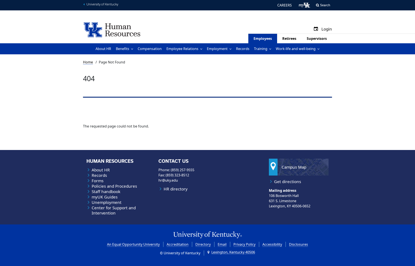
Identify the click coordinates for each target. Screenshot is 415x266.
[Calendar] (316, 29)
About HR (103, 48)
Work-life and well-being (296, 48)
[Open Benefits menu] (133, 48)
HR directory (176, 189)
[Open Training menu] (271, 48)
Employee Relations (182, 48)
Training (260, 48)
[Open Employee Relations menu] (202, 48)
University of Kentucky (102, 4)
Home (88, 62)
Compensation (150, 48)
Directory (203, 244)
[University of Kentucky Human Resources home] (112, 29)
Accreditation (177, 244)
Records (242, 48)
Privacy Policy (244, 244)
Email (222, 244)
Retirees (289, 38)
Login (326, 29)
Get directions (287, 181)
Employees (263, 38)
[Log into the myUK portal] (305, 5)
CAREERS (284, 5)
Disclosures (298, 244)
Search (325, 5)
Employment (217, 48)
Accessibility (272, 244)
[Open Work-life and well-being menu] (319, 48)
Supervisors (317, 38)
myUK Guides (105, 197)
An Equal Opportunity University (133, 244)
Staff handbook (106, 191)
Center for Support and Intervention (114, 210)
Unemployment (106, 202)
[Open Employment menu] (231, 48)
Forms (98, 180)
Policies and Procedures (114, 186)
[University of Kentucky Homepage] (207, 235)
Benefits (122, 48)
